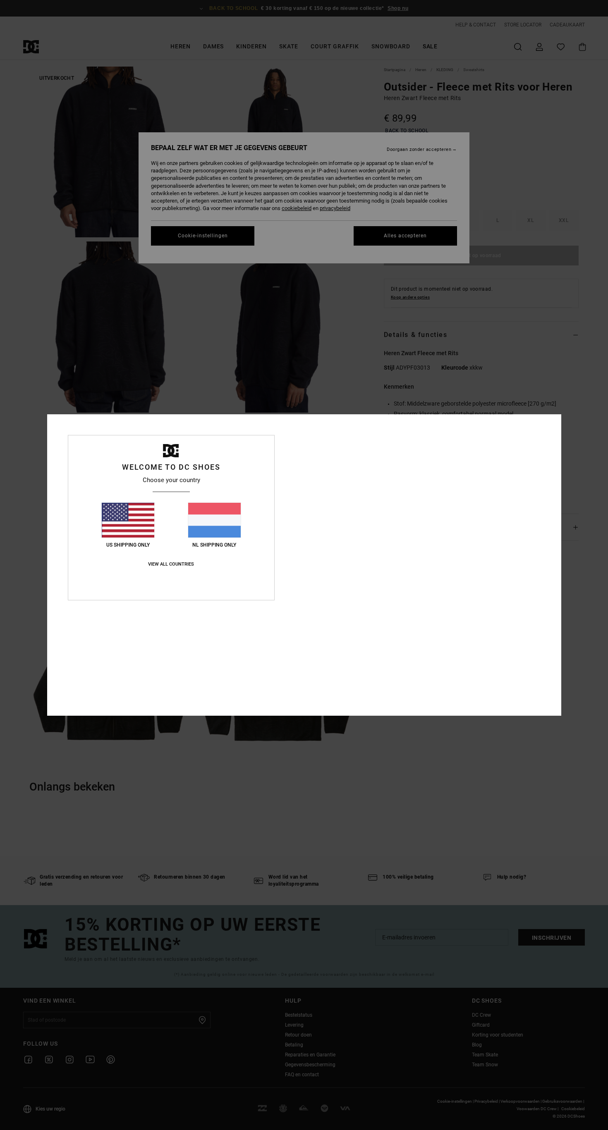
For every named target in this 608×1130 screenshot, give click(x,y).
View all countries (171, 564)
